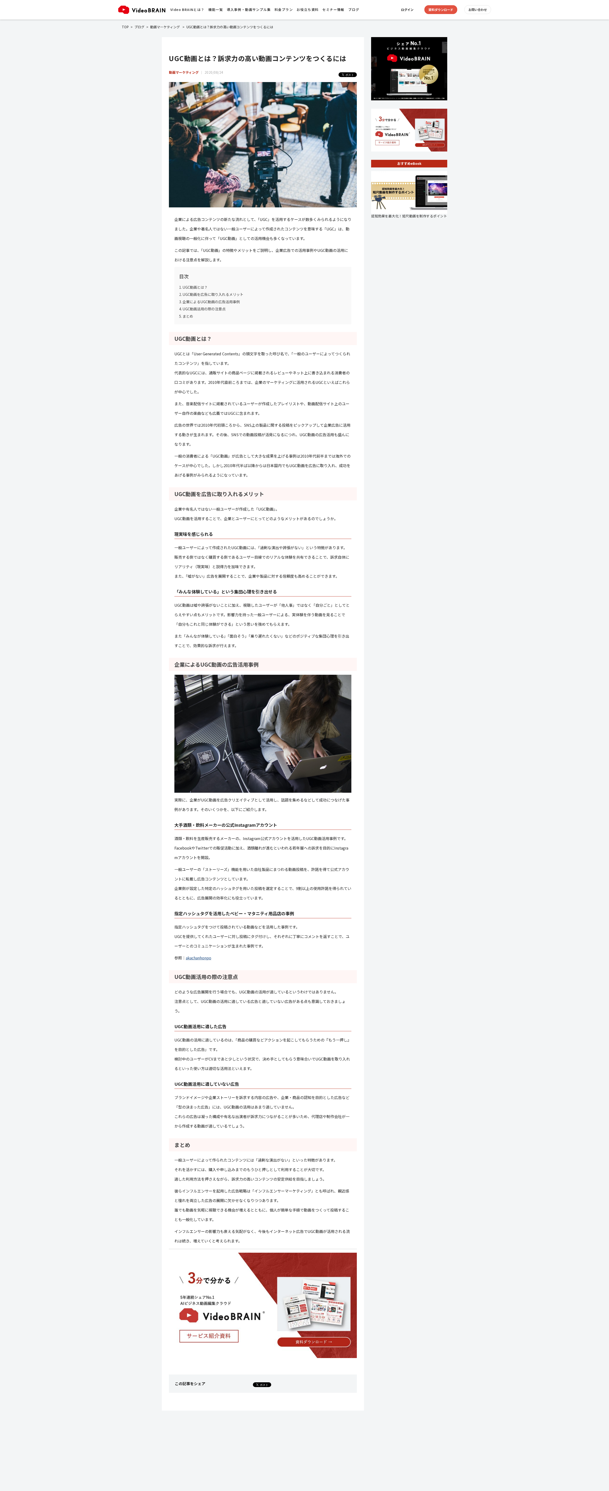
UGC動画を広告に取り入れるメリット (212, 294)
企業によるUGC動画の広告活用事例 (211, 301)
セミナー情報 (333, 9)
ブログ (353, 9)
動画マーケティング (165, 26)
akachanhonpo (198, 958)
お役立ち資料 (308, 9)
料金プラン (284, 9)
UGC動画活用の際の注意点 (204, 308)
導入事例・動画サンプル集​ (249, 9)
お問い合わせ (477, 9)
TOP (125, 26)
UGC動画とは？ (195, 287)
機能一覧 (215, 9)
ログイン (407, 9)
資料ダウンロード (440, 9)
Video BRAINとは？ (187, 9)
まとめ (187, 316)
